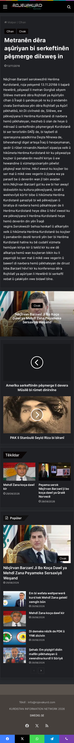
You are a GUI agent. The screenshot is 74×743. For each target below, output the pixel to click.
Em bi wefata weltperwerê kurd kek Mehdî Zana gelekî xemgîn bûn (48, 597)
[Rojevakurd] (26, 7)
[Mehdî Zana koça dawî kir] (19, 472)
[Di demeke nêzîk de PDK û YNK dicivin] (14, 637)
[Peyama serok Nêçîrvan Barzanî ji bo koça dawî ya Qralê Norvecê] (55, 472)
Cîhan (22, 22)
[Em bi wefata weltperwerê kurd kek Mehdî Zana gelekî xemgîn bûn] (14, 599)
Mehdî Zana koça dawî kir (47, 613)
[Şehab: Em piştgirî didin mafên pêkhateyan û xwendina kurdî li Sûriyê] (14, 655)
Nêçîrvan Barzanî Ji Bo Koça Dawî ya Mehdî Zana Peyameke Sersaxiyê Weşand (37, 318)
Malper (11, 22)
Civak (22, 31)
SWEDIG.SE (37, 715)
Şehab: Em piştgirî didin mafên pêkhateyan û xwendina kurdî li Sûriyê (46, 654)
